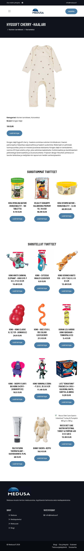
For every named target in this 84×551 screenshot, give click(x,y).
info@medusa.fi (71, 3)
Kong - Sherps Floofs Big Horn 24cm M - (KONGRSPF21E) (17, 386)
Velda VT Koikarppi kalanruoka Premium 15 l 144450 (42, 206)
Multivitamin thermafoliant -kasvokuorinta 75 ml (17, 451)
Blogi (13, 528)
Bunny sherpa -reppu (42, 448)
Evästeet (73, 544)
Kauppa (71, 11)
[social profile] (22, 3)
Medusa (14, 515)
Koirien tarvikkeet (16, 29)
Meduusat (14, 524)
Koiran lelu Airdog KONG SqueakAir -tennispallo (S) (66, 332)
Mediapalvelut (16, 519)
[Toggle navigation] (9, 11)
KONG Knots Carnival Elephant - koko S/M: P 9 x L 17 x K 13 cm (17, 278)
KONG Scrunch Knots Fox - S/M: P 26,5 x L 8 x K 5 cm (66, 278)
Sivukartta (73, 547)
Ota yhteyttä (63, 544)
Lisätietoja (14, 133)
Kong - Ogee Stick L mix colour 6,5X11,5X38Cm (42, 332)
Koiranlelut (30, 29)
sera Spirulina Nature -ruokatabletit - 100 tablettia (17, 206)
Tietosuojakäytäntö (59, 547)
